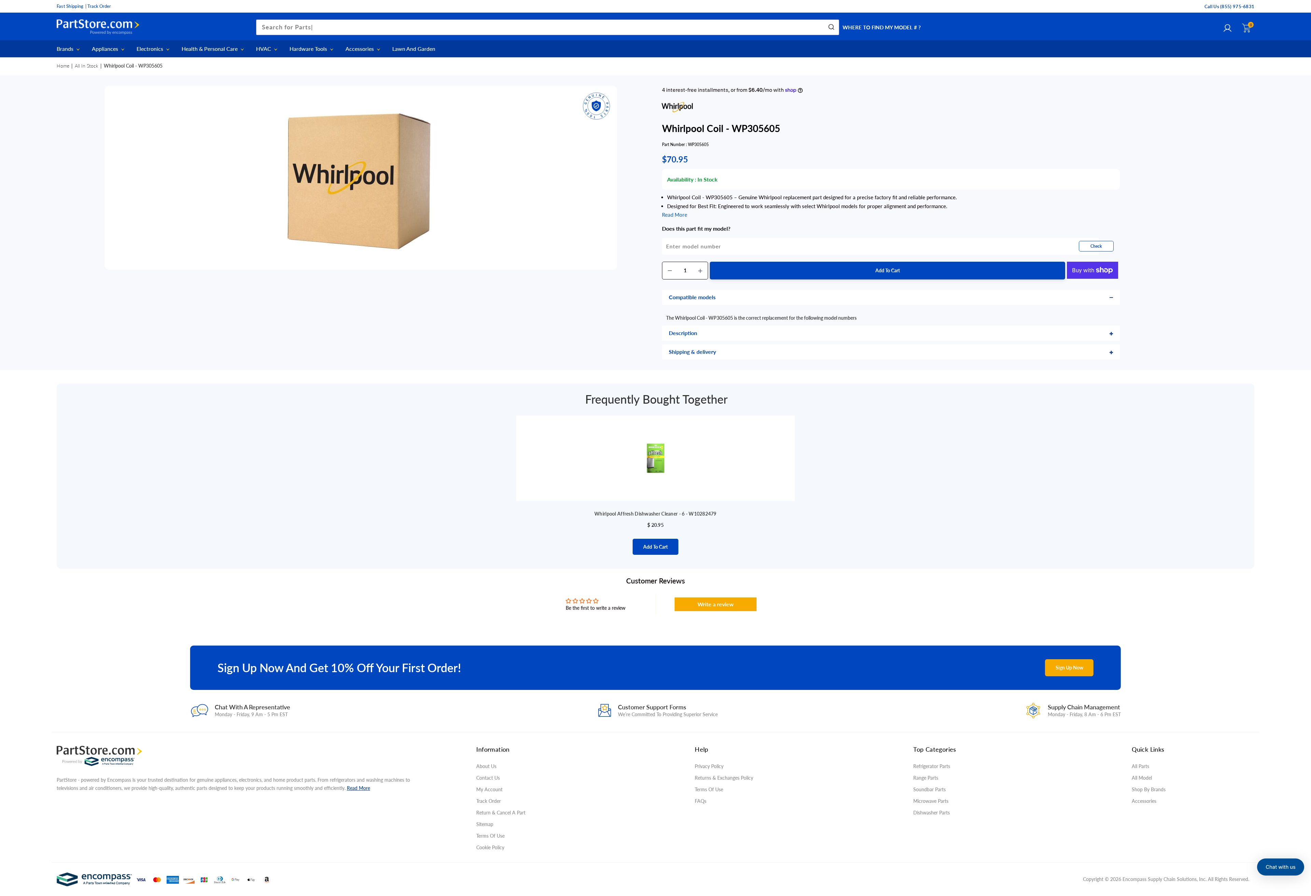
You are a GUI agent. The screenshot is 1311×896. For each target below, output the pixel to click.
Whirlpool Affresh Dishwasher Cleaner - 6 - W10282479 (655, 514)
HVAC (264, 49)
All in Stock (86, 66)
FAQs (700, 801)
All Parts (1140, 766)
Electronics (151, 49)
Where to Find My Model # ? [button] (882, 27)
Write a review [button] (715, 604)
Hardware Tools (309, 49)
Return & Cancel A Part (500, 812)
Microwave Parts (930, 801)
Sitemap (484, 824)
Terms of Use (490, 836)
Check (1096, 246)
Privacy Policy (709, 766)
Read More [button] (674, 215)
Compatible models (692, 297)
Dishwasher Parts (931, 812)
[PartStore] (100, 27)
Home (63, 66)
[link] (1292, 846)
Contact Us (488, 778)
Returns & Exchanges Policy (724, 778)
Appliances (105, 49)
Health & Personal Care (210, 49)
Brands (66, 49)
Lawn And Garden (413, 48)
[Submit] (831, 27)
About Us (486, 766)
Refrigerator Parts (931, 766)
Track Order (488, 801)
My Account (489, 789)
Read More (358, 788)
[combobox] (547, 27)
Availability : (681, 179)
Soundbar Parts (930, 789)
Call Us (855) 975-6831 (1229, 6)
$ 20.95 (655, 525)
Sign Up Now (1069, 667)
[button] (1280, 867)
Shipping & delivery (692, 351)
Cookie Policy (490, 847)
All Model (1142, 778)
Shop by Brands (1149, 789)
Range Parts (925, 778)
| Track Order (98, 6)
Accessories (360, 49)
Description (683, 333)
